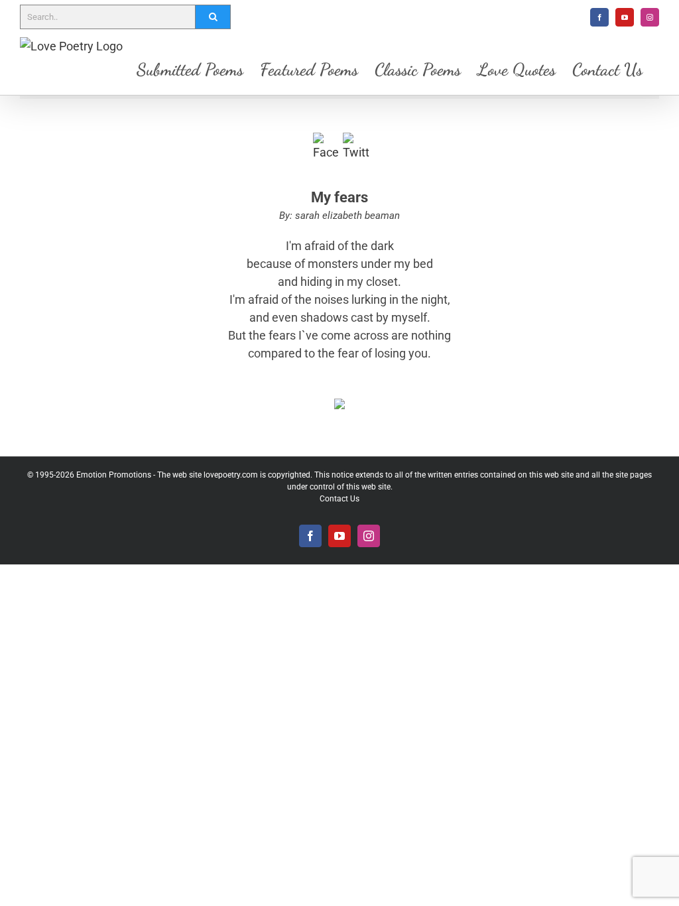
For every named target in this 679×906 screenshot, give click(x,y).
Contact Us (339, 498)
